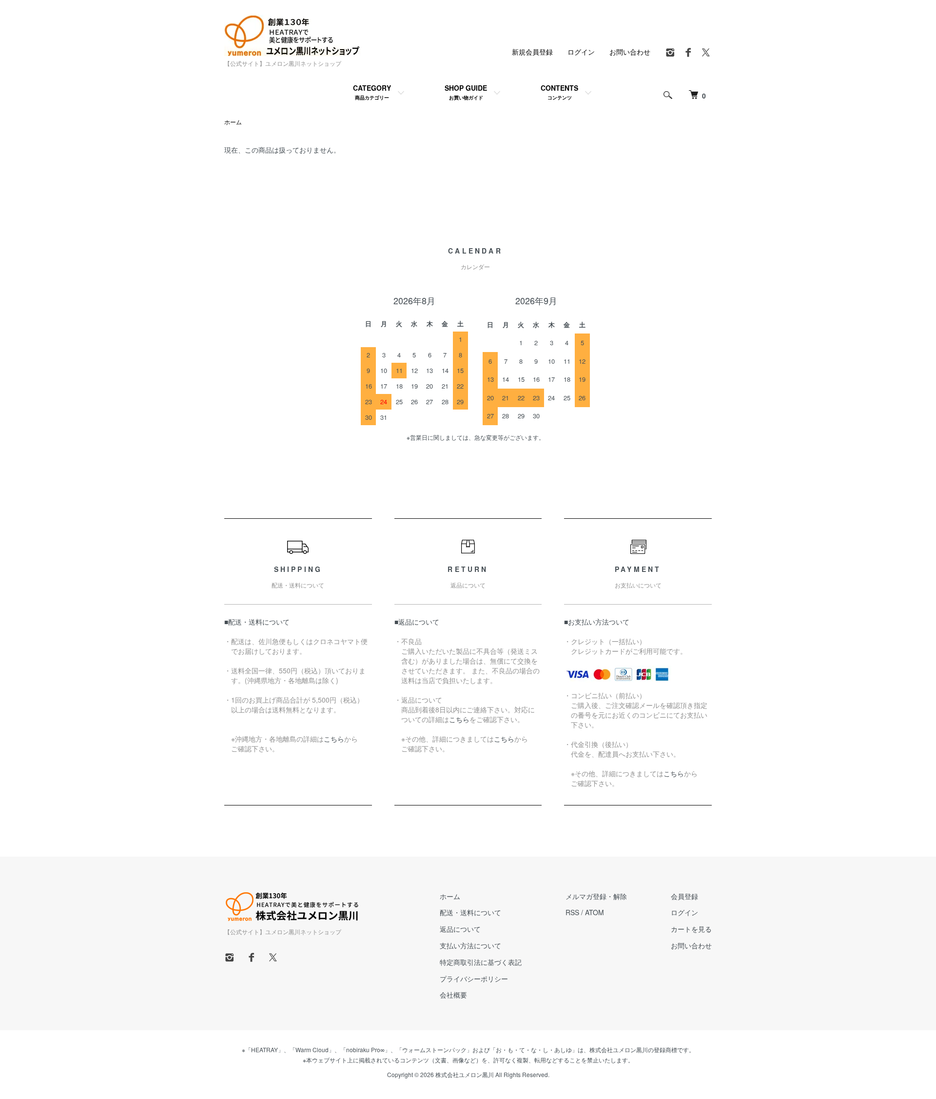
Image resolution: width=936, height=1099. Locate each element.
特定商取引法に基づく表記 (481, 962)
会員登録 (684, 896)
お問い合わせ (629, 52)
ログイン (581, 52)
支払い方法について (470, 945)
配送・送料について (470, 912)
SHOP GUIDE (466, 92)
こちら (334, 739)
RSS (572, 912)
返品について (460, 929)
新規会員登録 (532, 52)
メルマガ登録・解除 (596, 896)
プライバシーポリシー (474, 978)
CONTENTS (559, 92)
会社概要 (453, 995)
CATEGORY (372, 92)
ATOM (594, 912)
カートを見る (691, 929)
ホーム (233, 122)
